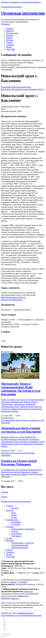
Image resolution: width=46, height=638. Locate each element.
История (10, 40)
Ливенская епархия (19, 547)
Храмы (9, 38)
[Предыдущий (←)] (2, 636)
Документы (16, 536)
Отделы (14, 531)
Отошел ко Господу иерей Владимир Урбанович (19, 462)
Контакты (28, 591)
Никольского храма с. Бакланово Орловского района (20, 473)
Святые (9, 42)
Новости (10, 31)
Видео (14, 515)
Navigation (5, 24)
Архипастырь (12, 33)
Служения (15, 524)
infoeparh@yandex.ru (10, 598)
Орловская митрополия (23, 13)
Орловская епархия (19, 545)
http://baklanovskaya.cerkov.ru (13, 297)
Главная (9, 28)
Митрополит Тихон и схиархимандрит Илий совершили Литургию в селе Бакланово (21, 389)
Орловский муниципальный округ (16, 87)
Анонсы (14, 508)
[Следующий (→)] (5, 636)
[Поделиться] (5, 634)
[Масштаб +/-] (10, 634)
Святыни (10, 45)
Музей (9, 47)
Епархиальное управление (22, 529)
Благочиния (16, 534)
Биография (16, 522)
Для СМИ (10, 49)
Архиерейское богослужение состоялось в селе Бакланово (21, 429)
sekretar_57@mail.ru (18, 582)
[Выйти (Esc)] (2, 634)
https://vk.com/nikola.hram (11, 300)
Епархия (10, 35)
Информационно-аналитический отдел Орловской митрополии (21, 614)
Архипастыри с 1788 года (22, 543)
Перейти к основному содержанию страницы (21, 2)
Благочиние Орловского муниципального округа (22, 89)
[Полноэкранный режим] (7, 634)
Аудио (14, 517)
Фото (13, 513)
